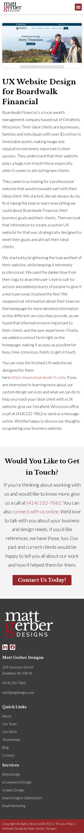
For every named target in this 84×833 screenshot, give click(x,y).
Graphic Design (13, 790)
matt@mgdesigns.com (18, 692)
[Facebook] (12, 647)
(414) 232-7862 (43, 503)
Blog (5, 747)
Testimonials (11, 740)
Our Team (9, 724)
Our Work (9, 732)
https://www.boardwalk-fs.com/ (38, 377)
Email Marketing (13, 806)
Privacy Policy (65, 824)
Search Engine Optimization (22, 798)
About (6, 716)
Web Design (11, 774)
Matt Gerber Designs (42, 828)
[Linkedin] (5, 647)
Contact (8, 755)
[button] (78, 7)
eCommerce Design (16, 782)
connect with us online (35, 511)
